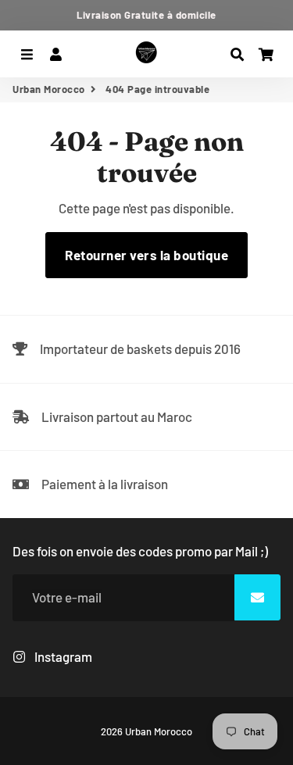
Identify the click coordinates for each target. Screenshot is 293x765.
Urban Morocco (49, 89)
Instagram (62, 656)
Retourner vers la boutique (146, 255)
